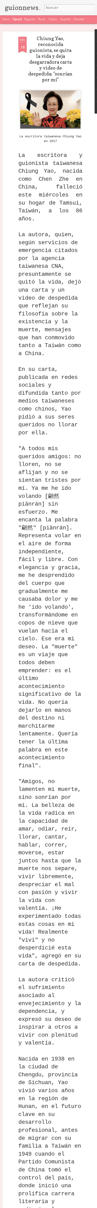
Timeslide (78, 19)
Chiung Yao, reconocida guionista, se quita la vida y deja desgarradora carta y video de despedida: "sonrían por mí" (50, 59)
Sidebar (52, 19)
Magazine (29, 19)
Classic (6, 19)
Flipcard (17, 19)
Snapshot (65, 19)
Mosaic (42, 19)
